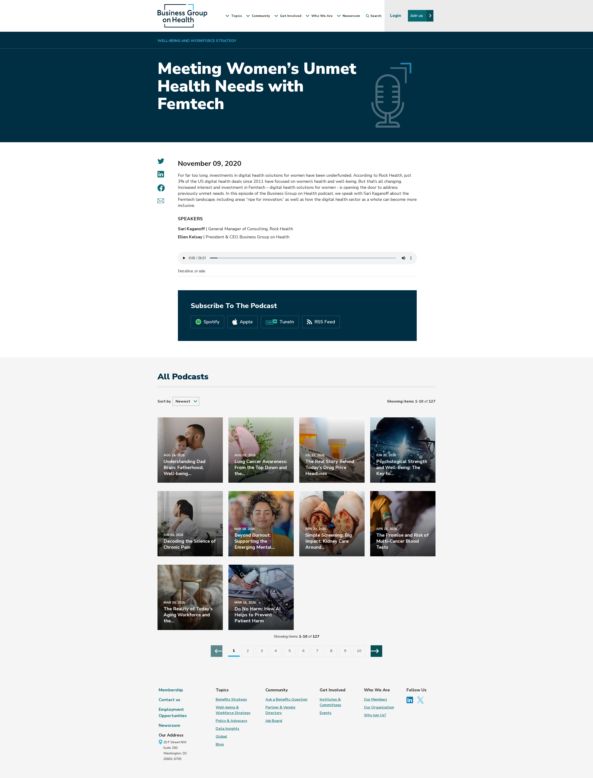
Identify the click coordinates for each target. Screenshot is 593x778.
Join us (417, 15)
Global (221, 736)
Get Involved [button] (290, 15)
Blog (220, 744)
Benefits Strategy (231, 699)
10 (359, 650)
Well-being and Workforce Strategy (197, 40)
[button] (186, 401)
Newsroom (169, 725)
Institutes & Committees (330, 702)
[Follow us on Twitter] (421, 699)
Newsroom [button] (351, 15)
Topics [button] (236, 15)
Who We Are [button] (321, 15)
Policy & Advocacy (231, 720)
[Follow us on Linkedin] (411, 699)
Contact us (169, 699)
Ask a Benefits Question (286, 699)
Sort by (164, 401)
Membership (171, 690)
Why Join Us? (375, 715)
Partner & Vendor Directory (280, 710)
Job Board (273, 720)
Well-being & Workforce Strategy (233, 710)
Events (325, 712)
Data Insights (227, 728)
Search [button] (376, 15)
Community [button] (260, 15)
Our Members (375, 699)
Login (396, 15)
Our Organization (379, 707)
